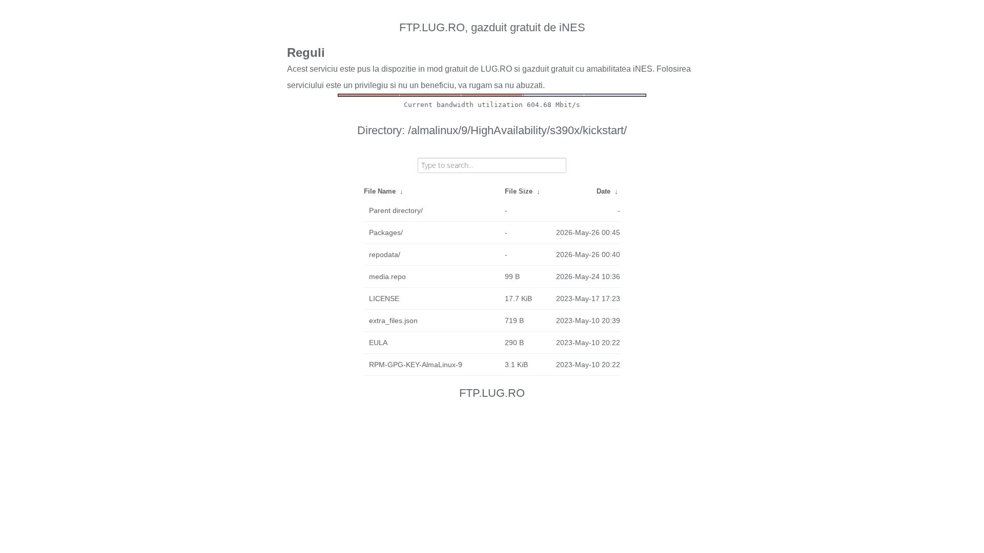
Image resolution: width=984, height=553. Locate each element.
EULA (378, 342)
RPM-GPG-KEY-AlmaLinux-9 (415, 364)
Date (603, 191)
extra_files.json (393, 320)
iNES (642, 69)
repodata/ (384, 254)
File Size (518, 191)
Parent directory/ (396, 210)
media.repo (387, 276)
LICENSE (384, 298)
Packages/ (386, 232)
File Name (380, 191)
